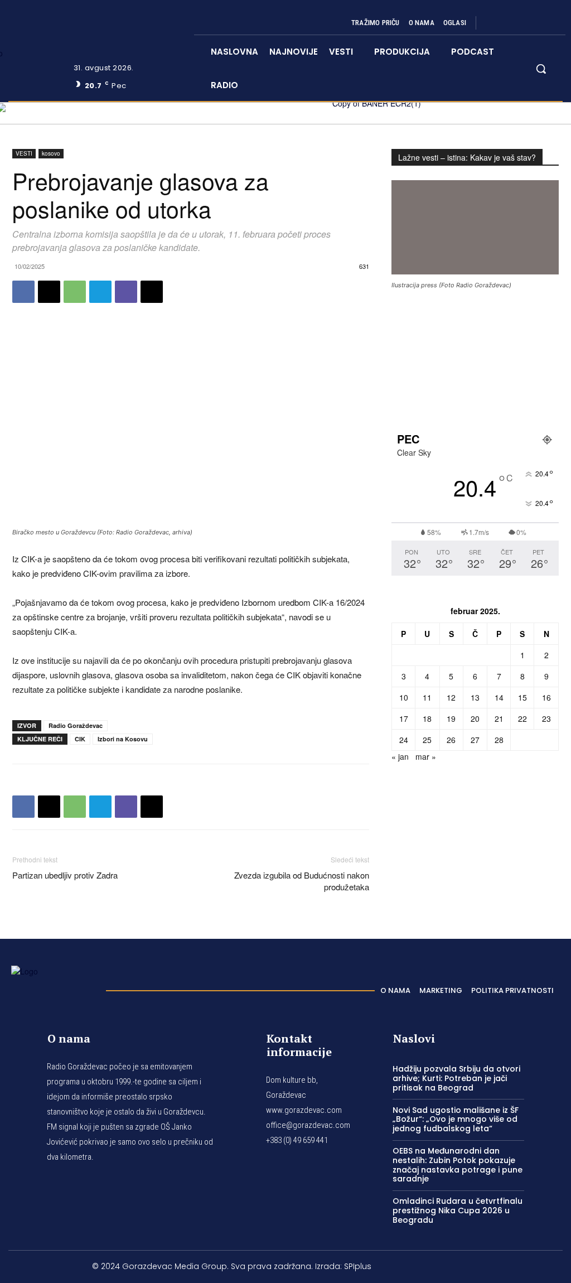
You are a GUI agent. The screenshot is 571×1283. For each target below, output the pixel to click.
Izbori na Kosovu (123, 739)
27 (475, 739)
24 (403, 739)
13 (475, 697)
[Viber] (126, 292)
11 (427, 697)
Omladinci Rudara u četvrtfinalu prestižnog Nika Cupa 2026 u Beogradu (457, 1210)
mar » (425, 756)
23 (546, 718)
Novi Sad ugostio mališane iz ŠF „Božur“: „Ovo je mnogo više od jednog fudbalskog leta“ (456, 1119)
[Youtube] (547, 23)
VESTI (24, 153)
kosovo (51, 153)
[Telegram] (100, 292)
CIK (80, 739)
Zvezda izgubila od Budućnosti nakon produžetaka (301, 881)
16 (546, 697)
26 (451, 739)
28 (499, 739)
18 (427, 718)
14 (499, 697)
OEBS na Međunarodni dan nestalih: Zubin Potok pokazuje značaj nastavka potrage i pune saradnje (457, 1164)
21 (499, 718)
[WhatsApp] (75, 292)
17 (403, 718)
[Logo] (53, 987)
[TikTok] (521, 23)
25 (427, 739)
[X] (534, 23)
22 (522, 718)
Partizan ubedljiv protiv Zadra (65, 875)
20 (475, 718)
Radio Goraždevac (76, 725)
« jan (400, 756)
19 (451, 718)
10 (403, 697)
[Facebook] (494, 23)
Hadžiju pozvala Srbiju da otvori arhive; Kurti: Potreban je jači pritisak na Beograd (456, 1078)
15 (522, 697)
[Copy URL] (152, 292)
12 (451, 697)
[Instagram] (507, 23)
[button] (541, 68)
